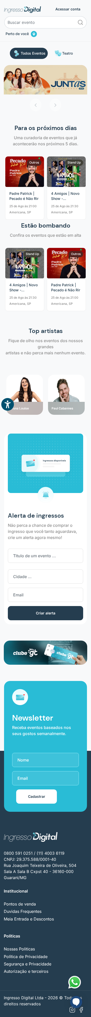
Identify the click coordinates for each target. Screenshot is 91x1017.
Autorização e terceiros (26, 971)
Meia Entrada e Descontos (29, 918)
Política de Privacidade (26, 956)
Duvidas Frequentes (22, 911)
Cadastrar (36, 796)
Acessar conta (67, 9)
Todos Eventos (33, 53)
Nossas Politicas (19, 948)
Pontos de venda (20, 904)
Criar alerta (45, 613)
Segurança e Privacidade (27, 963)
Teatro (67, 53)
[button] (35, 105)
